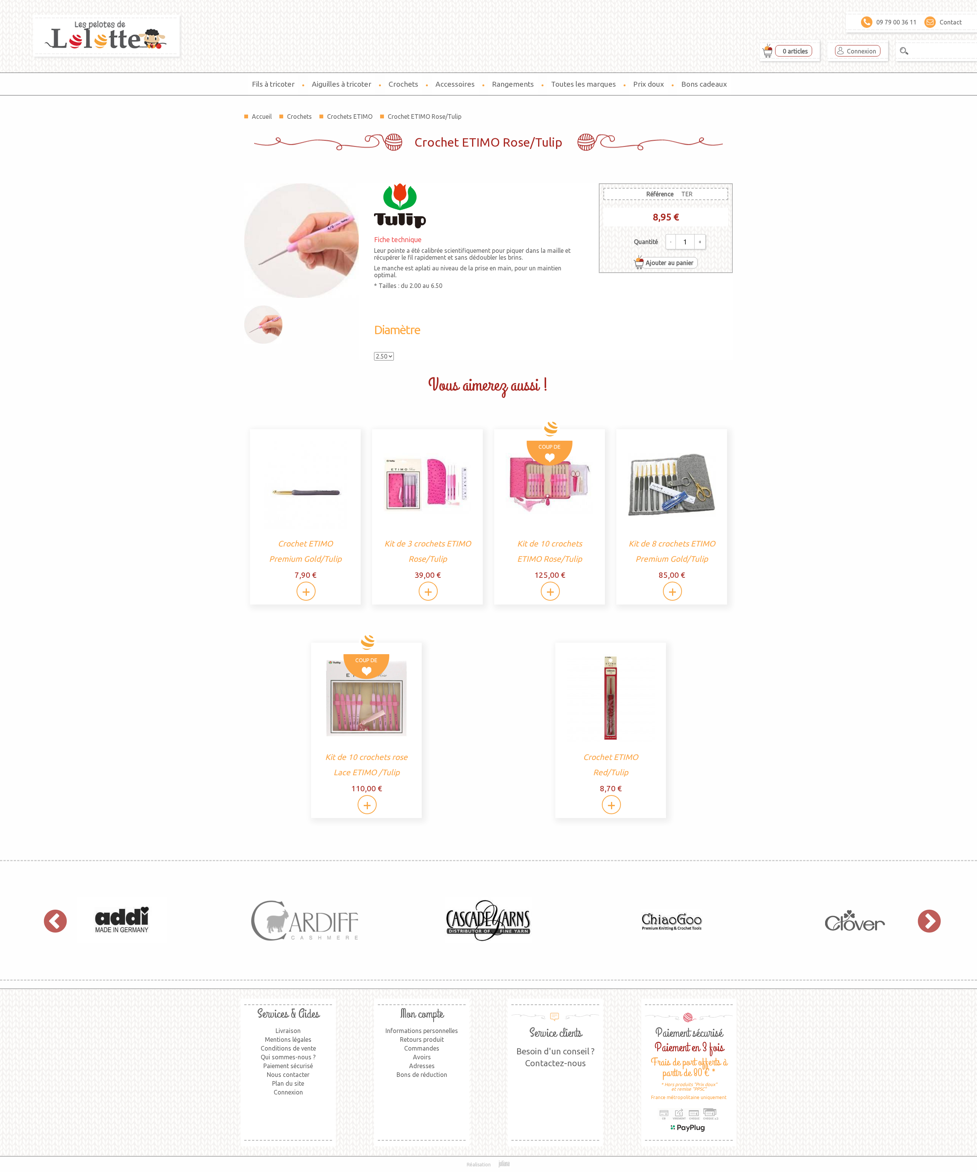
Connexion (861, 51)
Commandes (421, 1048)
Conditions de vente (288, 1048)
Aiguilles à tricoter (341, 84)
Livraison (288, 1030)
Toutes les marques (583, 84)
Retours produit (422, 1039)
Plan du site (288, 1083)
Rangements (513, 84)
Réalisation (479, 1164)
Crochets (403, 84)
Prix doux (648, 84)
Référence (660, 194)
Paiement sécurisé (288, 1065)
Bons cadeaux (704, 84)
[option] (122, 920)
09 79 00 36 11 (896, 22)
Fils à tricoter (273, 84)
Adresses (422, 1065)
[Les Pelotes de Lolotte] (91, 36)
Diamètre (397, 329)
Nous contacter (288, 1074)
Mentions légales (288, 1039)
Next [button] (925, 920)
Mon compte (421, 1014)
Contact (951, 22)
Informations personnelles (421, 1030)
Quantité (646, 241)
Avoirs (422, 1057)
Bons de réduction (422, 1074)
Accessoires (455, 84)
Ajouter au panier (669, 262)
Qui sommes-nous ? (288, 1057)
